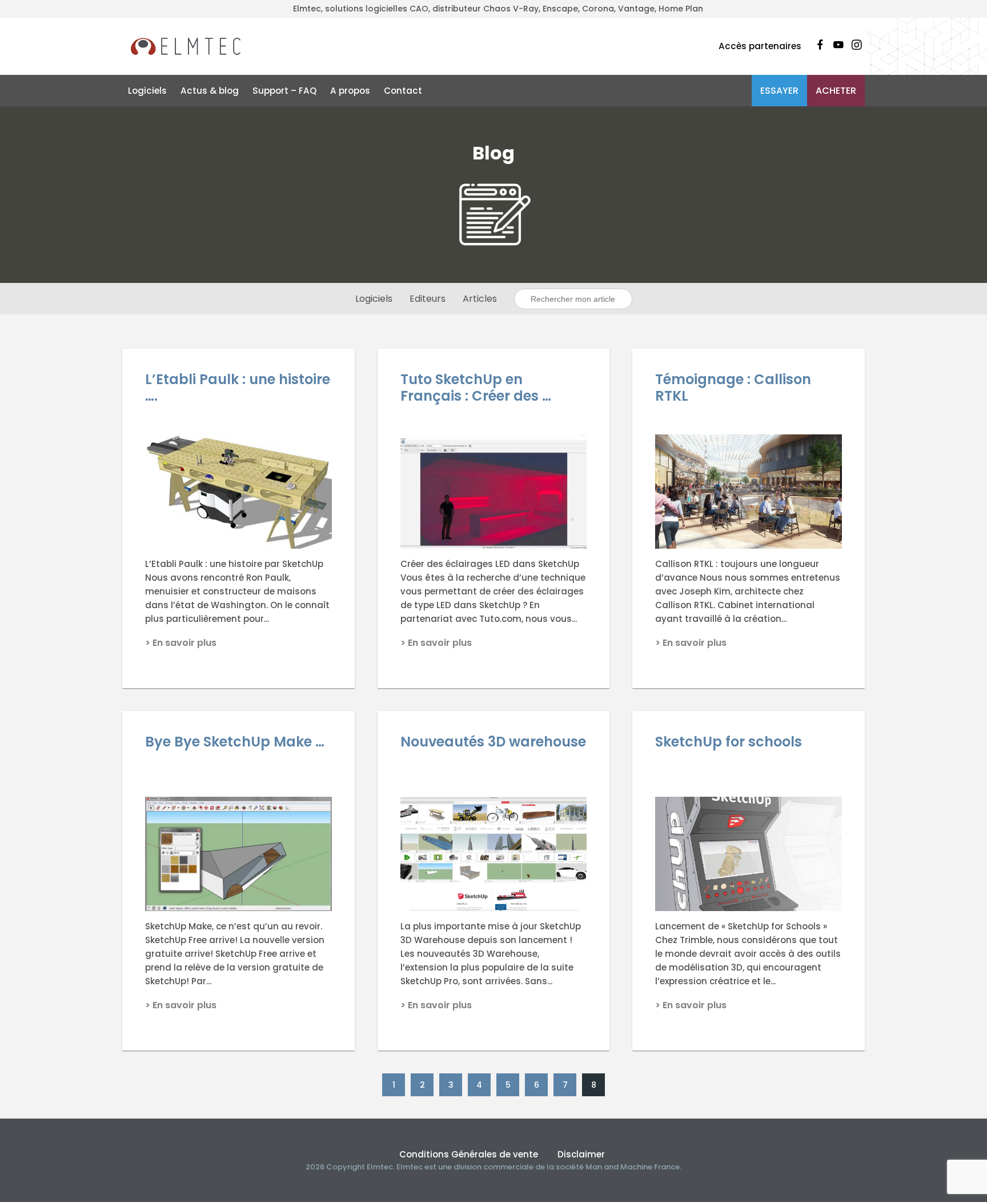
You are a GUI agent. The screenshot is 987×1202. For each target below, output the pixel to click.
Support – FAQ (284, 91)
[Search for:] (573, 299)
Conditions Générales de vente (468, 1154)
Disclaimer (581, 1154)
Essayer (779, 90)
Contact (403, 91)
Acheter (836, 90)
